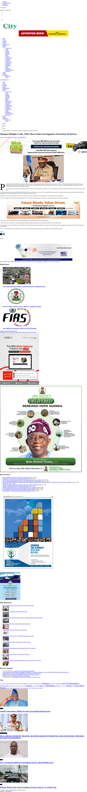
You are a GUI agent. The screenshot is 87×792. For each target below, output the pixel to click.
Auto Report (30, 683)
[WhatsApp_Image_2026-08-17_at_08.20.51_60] (19, 384)
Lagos (61, 685)
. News (1, 683)
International (8, 68)
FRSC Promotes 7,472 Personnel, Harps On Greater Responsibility (17, 490)
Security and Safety (24, 688)
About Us (5, 1)
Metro (6, 55)
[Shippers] (10, 599)
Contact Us (5, 4)
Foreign (7, 66)
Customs (24, 685)
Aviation (4, 40)
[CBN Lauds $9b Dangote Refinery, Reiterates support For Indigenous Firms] (17, 283)
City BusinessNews (22, 137)
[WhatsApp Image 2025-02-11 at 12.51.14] (43, 218)
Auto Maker (16, 683)
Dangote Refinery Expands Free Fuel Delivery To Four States (16, 477)
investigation (45, 261)
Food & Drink (8, 62)
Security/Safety (8, 57)
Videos (6, 77)
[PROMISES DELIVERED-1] (41, 471)
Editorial (7, 51)
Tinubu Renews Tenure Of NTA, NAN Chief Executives (15, 478)
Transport (7, 60)
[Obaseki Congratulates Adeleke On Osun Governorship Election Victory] (14, 706)
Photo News (8, 76)
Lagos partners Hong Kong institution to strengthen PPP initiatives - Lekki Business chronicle (23, 672)
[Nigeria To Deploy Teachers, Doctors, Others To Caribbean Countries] (16, 303)
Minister (76, 686)
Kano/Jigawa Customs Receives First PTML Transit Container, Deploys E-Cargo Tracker (22, 479)
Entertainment (8, 65)
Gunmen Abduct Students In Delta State (8, 331)
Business (19, 261)
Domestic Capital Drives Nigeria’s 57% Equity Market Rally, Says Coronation (19, 487)
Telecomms (7, 59)
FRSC (34, 261)
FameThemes (8, 791)
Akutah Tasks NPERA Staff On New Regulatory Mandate (15, 486)
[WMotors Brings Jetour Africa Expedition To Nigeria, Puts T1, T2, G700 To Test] (14, 782)
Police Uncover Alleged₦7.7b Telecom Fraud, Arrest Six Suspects (26, 673)
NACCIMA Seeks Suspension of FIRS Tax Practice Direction (19, 328)
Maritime (5, 45)
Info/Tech (7, 53)
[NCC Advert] (43, 260)
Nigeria (52, 261)
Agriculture (4, 683)
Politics (4, 72)
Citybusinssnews (12, 685)
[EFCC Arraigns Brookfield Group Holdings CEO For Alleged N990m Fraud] (14, 757)
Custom (7, 50)
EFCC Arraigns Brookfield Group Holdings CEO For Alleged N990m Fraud (26, 762)
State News (7, 71)
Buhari (41, 683)
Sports (4, 73)
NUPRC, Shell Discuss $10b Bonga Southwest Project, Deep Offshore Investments (21, 484)
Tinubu (38, 688)
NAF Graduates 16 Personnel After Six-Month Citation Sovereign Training (19, 489)
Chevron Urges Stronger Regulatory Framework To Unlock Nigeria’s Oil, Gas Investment (22, 481)
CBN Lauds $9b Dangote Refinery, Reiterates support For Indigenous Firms (24, 286)
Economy (5, 42)
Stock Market (33, 688)
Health (6, 67)
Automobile (21, 683)
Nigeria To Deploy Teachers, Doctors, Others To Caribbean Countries (22, 306)
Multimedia (5, 75)
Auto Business (11, 683)
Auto (4, 39)
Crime (6, 49)
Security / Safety (3, 733)
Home (4, 38)
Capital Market (58, 683)
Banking (37, 683)
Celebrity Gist (8, 48)
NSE (9, 688)
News (4, 47)
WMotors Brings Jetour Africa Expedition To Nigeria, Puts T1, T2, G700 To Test (28, 787)
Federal (41, 685)
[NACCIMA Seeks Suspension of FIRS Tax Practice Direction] (17, 325)
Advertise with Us (7, 2)
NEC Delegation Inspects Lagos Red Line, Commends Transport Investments (19, 488)
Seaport (19, 688)
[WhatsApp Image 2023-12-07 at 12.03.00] (28, 571)
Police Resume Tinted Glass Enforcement (21, 675)
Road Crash (57, 261)
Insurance (7, 54)
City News (17, 685)
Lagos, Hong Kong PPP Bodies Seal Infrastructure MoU (56, 672)
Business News (52, 683)
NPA (7, 688)
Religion (7, 56)
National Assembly (9, 70)
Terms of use (5, 5)
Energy (4, 43)
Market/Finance (6, 44)
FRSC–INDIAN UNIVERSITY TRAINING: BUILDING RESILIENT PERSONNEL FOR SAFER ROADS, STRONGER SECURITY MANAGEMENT (37, 482)
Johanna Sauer (6, 674)
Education (7, 64)
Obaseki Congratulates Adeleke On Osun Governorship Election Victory (25, 711)
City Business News (4, 79)
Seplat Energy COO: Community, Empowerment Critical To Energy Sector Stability (18, 332)
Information (39, 261)
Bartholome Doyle (7, 673)
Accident (15, 261)
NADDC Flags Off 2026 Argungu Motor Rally (24, 671)
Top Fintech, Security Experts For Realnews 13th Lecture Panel (26, 677)
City (23, 261)
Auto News (25, 683)
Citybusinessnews (4, 685)
